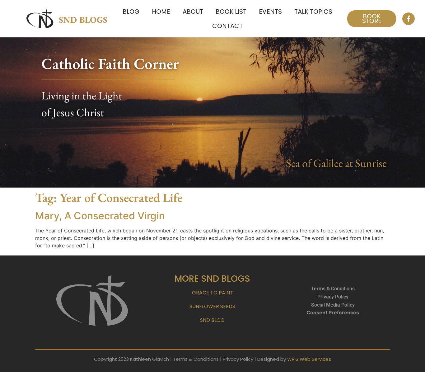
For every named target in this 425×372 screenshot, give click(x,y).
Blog (131, 11)
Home (161, 11)
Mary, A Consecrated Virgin (100, 216)
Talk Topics (313, 11)
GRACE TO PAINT (212, 292)
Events (270, 11)
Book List (231, 11)
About (193, 11)
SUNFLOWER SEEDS (212, 306)
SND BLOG (212, 320)
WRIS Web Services (309, 359)
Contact (227, 25)
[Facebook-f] (408, 18)
